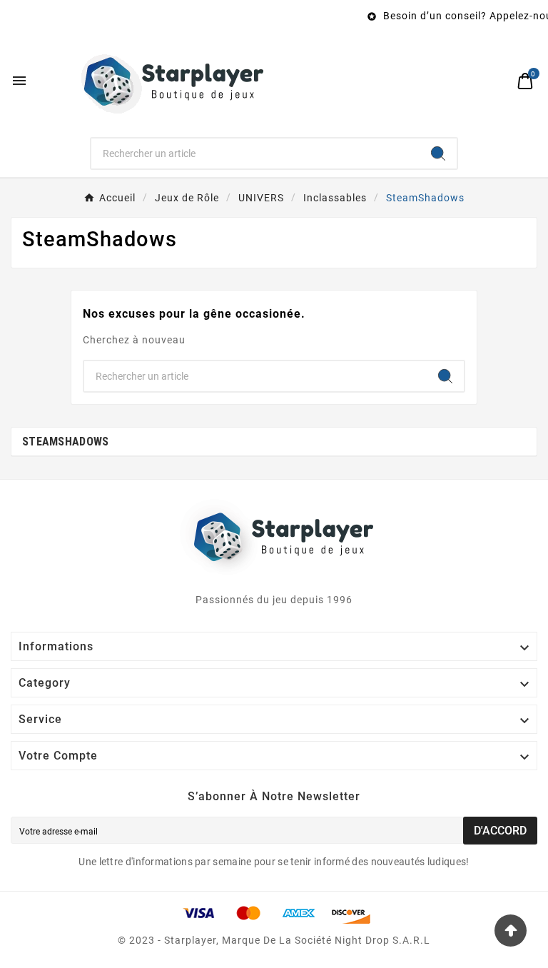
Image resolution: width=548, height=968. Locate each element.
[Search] (438, 153)
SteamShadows (65, 441)
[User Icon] (495, 81)
